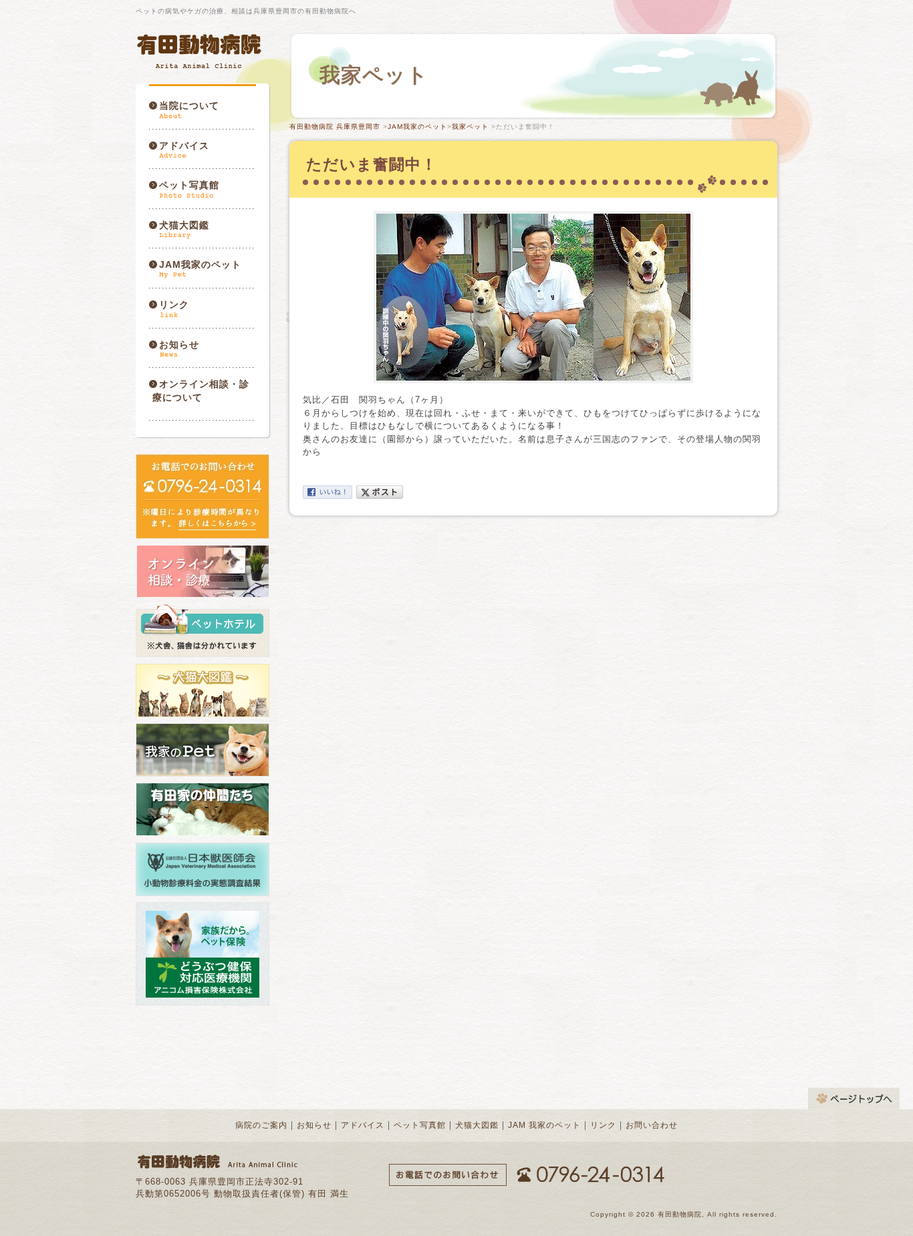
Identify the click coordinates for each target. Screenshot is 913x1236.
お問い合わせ (652, 1125)
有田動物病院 (200, 51)
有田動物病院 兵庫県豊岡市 (334, 126)
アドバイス (184, 145)
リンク (174, 304)
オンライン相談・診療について (200, 391)
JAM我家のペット (200, 264)
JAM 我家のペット (544, 1125)
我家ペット (470, 126)
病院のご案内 (261, 1125)
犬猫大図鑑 (184, 225)
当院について (189, 105)
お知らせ (179, 344)
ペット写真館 (189, 185)
